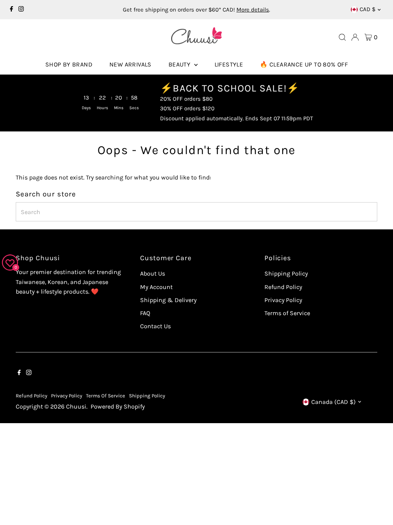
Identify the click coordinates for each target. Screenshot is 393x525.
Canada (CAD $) (333, 401)
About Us (152, 273)
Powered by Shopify (118, 406)
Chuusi (76, 406)
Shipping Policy (286, 273)
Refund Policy (283, 287)
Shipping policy (147, 396)
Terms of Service (287, 313)
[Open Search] (342, 37)
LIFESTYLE (229, 64)
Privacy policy (66, 396)
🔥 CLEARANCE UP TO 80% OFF (304, 64)
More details (252, 9)
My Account (156, 287)
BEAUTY (180, 64)
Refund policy (31, 396)
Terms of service (105, 396)
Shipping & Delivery (168, 300)
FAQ (145, 313)
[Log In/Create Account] (355, 37)
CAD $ (367, 9)
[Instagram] (21, 9)
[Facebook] (11, 9)
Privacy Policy (283, 300)
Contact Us (155, 326)
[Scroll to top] (377, 504)
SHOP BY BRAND (68, 64)
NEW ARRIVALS (130, 64)
